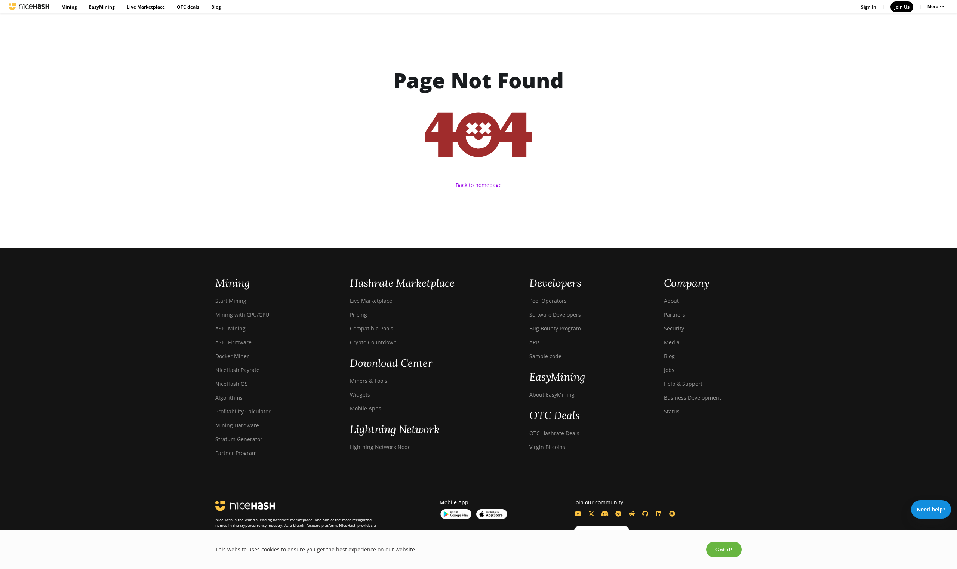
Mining (69, 7)
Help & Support (683, 383)
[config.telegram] (618, 513)
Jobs (669, 369)
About (671, 300)
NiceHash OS (231, 383)
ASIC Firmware (233, 342)
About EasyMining (552, 394)
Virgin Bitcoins (547, 446)
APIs (534, 342)
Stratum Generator (238, 439)
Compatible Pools (371, 328)
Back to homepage (479, 184)
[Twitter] (591, 513)
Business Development (692, 397)
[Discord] (605, 513)
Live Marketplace (146, 7)
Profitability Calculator (243, 411)
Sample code (545, 356)
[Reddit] (632, 513)
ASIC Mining (230, 328)
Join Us (902, 7)
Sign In (868, 7)
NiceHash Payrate (237, 369)
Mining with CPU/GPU (242, 314)
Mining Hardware (237, 425)
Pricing (358, 314)
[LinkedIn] (658, 513)
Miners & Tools (368, 380)
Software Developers (555, 314)
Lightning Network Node (380, 446)
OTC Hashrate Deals (554, 433)
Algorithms (229, 397)
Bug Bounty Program (555, 328)
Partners (674, 314)
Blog (216, 7)
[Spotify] (672, 513)
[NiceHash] (29, 6)
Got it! (724, 550)
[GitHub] (645, 513)
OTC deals (188, 7)
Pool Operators (548, 300)
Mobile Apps (365, 408)
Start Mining (230, 300)
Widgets (360, 394)
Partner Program (236, 452)
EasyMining (102, 7)
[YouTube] (578, 513)
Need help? (931, 509)
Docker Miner (232, 356)
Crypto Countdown (373, 342)
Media (672, 342)
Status (672, 411)
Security (674, 328)
